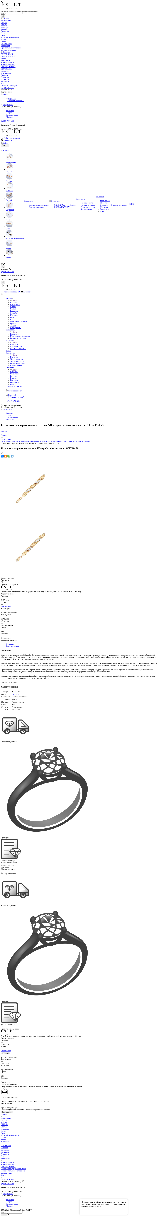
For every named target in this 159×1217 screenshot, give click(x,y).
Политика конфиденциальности (13, 1169)
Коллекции (14, 334)
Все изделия (6, 1118)
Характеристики (12, 646)
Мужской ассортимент (52, 441)
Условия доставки (8, 1165)
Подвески (30, 441)
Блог (3, 1156)
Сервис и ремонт (7, 1179)
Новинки (86, 441)
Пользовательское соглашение (13, 1171)
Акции (69, 441)
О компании (6, 1146)
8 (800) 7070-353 (8, 88)
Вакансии (5, 1150)
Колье (36, 441)
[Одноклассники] (5, 456)
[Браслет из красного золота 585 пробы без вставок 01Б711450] (30, 517)
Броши (63, 441)
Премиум (14, 344)
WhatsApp (10, 117)
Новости (4, 1148)
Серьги (4, 441)
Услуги (4, 1175)
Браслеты (16, 441)
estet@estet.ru (8, 105)
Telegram (9, 113)
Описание (10, 644)
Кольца (9, 441)
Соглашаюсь (87, 1211)
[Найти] (3, 15)
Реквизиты (5, 1154)
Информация (6, 1158)
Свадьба (23, 441)
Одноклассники (12, 115)
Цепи (41, 441)
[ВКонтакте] (2, 456)
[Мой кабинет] (2, 294)
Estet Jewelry (6, 606)
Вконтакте (10, 111)
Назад (15, 300)
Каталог (13, 303)
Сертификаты (77, 441)
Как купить (14, 357)
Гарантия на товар (8, 1167)
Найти (4, 1215)
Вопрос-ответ (6, 1173)
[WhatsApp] (8, 456)
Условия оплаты (7, 1162)
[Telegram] (12, 456)
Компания (14, 372)
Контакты (5, 1152)
